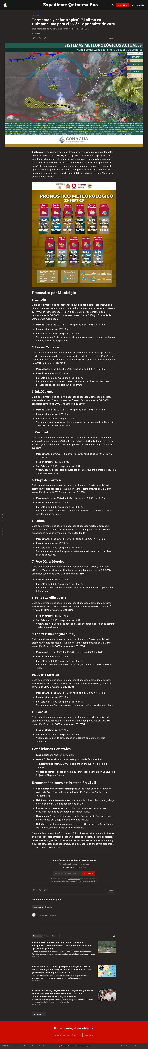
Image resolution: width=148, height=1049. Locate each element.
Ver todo (37, 1014)
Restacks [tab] (48, 907)
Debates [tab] (55, 936)
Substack (124, 1046)
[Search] (107, 5)
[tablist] (42, 907)
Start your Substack (67, 1046)
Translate (37, 15)
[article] (74, 951)
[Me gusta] (34, 38)
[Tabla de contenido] (2, 524)
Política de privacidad (89, 881)
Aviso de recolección (45, 1046)
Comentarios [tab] (38, 907)
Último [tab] (47, 936)
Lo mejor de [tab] (37, 936)
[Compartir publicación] (113, 5)
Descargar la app (83, 1046)
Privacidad (27, 1046)
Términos (35, 1046)
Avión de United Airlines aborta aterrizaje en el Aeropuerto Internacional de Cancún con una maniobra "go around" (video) (62, 945)
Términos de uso (74, 879)
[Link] (29, 293)
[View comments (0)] (39, 38)
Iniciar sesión (138, 5)
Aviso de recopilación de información (65, 881)
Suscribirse (123, 5)
